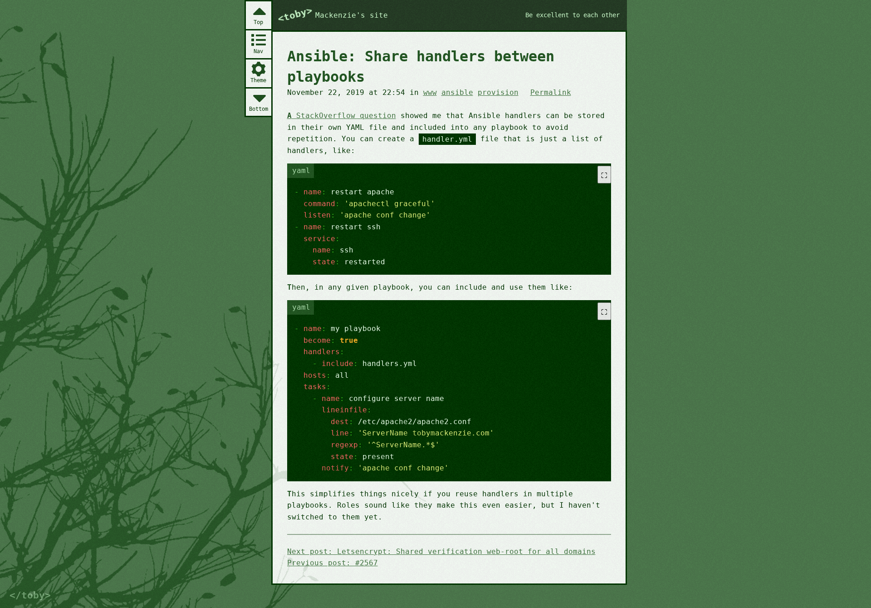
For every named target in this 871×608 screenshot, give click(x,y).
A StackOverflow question (341, 115)
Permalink (550, 92)
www (430, 92)
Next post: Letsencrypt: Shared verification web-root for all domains (441, 551)
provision (498, 92)
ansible (457, 92)
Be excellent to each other (572, 15)
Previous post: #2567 (332, 563)
